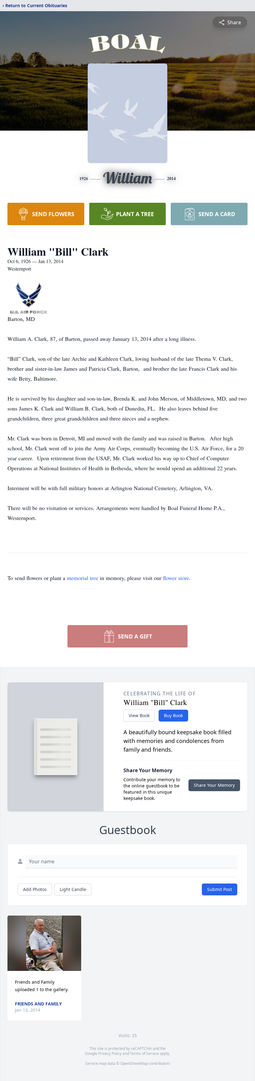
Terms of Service (144, 1053)
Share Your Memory (214, 785)
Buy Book (173, 715)
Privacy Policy (110, 1053)
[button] (44, 943)
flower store (176, 578)
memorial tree (82, 578)
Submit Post (219, 889)
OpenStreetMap (134, 1063)
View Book (139, 715)
